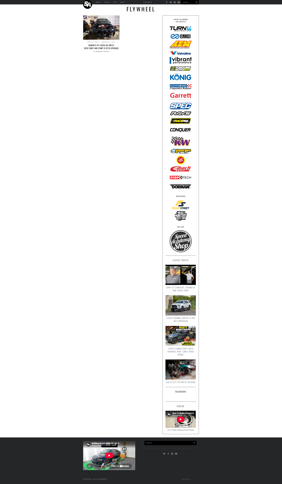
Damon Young (102, 51)
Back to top (186, 479)
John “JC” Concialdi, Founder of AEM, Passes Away (180, 289)
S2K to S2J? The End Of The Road (180, 382)
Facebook (180, 391)
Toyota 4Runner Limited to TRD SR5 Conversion (180, 319)
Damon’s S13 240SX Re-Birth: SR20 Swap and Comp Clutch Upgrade (101, 47)
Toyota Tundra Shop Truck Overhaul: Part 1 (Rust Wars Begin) (180, 351)
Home (87, 4)
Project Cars (93, 42)
